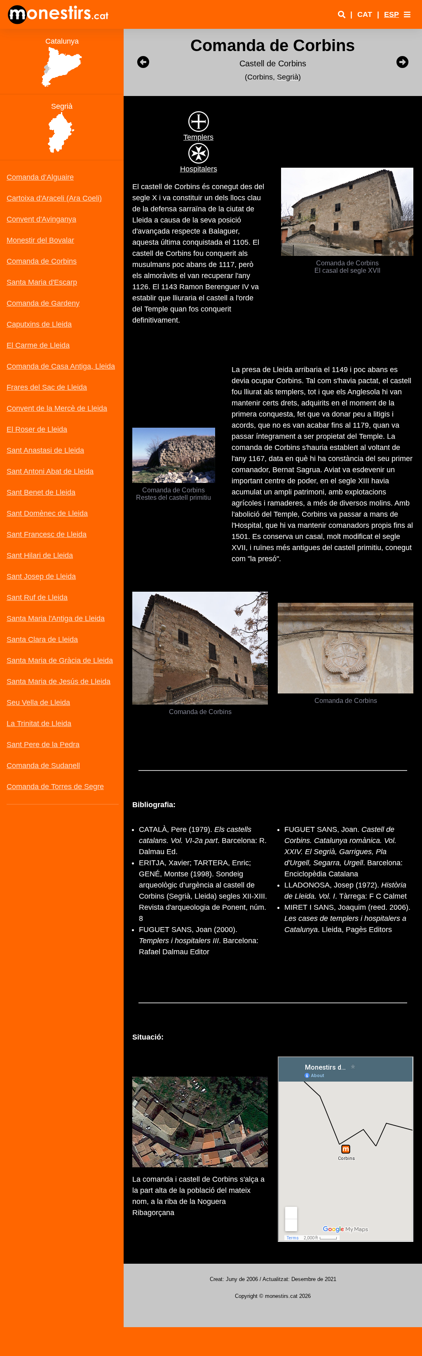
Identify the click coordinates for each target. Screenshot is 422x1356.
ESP (391, 14)
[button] (407, 14)
